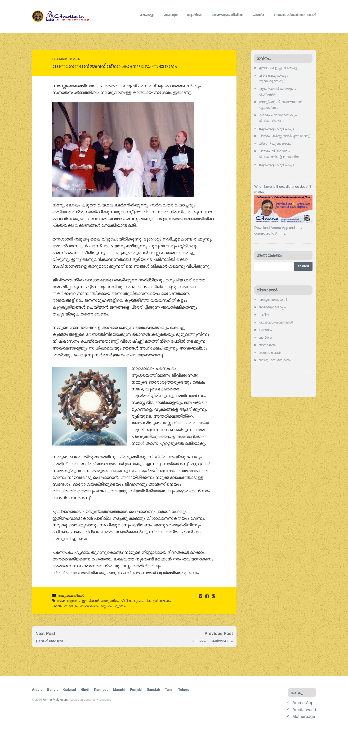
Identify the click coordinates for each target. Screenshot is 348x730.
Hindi (85, 689)
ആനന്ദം (73, 600)
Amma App (302, 702)
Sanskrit (153, 689)
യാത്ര (258, 14)
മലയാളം (146, 14)
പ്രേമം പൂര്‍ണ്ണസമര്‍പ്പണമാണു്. (285, 135)
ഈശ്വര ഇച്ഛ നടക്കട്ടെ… (279, 67)
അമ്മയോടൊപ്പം (272, 306)
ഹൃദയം (119, 605)
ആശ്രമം (194, 14)
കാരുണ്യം (110, 600)
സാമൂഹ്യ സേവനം (275, 359)
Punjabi (136, 689)
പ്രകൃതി (151, 600)
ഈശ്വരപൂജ (49, 640)
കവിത (264, 314)
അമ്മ (61, 600)
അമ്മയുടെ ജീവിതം (227, 14)
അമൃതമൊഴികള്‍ (71, 595)
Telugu (183, 689)
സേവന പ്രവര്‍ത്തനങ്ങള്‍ (294, 14)
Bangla (52, 689)
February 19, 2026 (66, 59)
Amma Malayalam (55, 699)
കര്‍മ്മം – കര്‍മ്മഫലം (212, 640)
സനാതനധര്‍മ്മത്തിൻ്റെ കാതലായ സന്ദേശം (114, 66)
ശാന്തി (57, 605)
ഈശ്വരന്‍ (90, 600)
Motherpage (303, 716)
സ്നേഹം (106, 605)
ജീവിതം (126, 600)
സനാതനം (267, 344)
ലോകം (165, 600)
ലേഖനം (265, 329)
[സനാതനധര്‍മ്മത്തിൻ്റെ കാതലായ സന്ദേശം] (207, 596)
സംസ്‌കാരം (89, 605)
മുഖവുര (171, 14)
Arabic (37, 689)
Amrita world (304, 709)
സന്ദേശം (71, 605)
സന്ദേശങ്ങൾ (270, 352)
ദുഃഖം (138, 600)
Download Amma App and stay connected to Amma (278, 230)
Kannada (101, 689)
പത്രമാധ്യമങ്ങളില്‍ (276, 321)
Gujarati (69, 689)
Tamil (169, 689)
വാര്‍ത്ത (265, 337)
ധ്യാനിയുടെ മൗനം (275, 143)
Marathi (119, 689)
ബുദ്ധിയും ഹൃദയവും (276, 128)
